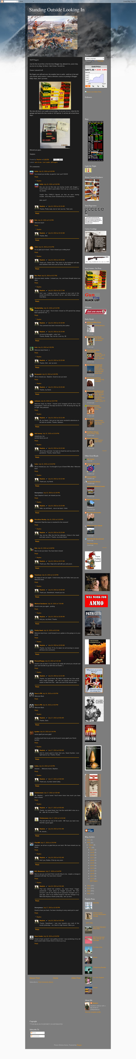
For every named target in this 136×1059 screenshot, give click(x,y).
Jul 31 (92, 850)
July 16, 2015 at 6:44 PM (48, 731)
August (91, 845)
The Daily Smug (92, 543)
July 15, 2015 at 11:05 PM (55, 519)
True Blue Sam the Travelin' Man (93, 351)
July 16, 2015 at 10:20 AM (56, 360)
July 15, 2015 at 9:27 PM (49, 275)
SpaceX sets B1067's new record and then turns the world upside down (99, 370)
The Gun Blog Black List (95, 391)
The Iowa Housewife (94, 512)
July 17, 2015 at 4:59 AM (52, 793)
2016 (89, 840)
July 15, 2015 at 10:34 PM (51, 433)
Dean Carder (39, 936)
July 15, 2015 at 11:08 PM (46, 548)
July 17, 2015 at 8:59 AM (56, 807)
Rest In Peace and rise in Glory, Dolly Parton (99, 422)
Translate (100, 61)
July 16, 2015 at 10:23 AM (56, 505)
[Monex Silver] (93, 92)
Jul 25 (92, 863)
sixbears (37, 401)
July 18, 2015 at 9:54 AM (56, 886)
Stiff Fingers (93, 881)
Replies (39, 181)
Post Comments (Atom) (45, 982)
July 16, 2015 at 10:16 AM (56, 260)
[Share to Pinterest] (62, 160)
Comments (35, 1036)
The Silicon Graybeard (94, 365)
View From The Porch (94, 337)
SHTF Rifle (89, 923)
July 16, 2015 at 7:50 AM (55, 603)
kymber (37, 731)
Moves (95, 957)
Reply (36, 177)
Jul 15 (92, 878)
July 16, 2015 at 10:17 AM (56, 290)
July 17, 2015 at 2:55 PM (48, 842)
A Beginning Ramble (99, 967)
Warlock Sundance (41, 603)
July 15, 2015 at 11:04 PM (51, 492)
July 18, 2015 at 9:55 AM (56, 920)
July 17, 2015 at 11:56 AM (57, 818)
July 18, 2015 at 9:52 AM (56, 857)
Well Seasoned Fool (94, 378)
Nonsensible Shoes (93, 481)
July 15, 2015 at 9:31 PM (51, 308)
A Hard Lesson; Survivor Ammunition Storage (99, 914)
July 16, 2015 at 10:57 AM (56, 561)
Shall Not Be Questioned (95, 539)
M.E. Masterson (40, 871)
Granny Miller (91, 477)
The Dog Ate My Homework (99, 380)
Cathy (37, 766)
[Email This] (54, 160)
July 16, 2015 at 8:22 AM (51, 630)
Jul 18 (92, 873)
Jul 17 (92, 876)
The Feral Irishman (93, 406)
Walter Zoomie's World (94, 525)
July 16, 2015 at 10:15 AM (56, 206)
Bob (36, 220)
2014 (89, 885)
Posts (34, 1033)
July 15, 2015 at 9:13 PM (46, 220)
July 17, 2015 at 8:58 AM (56, 750)
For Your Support (98, 977)
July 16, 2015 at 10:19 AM (56, 331)
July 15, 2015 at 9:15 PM (46, 247)
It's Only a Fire (97, 947)
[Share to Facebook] (60, 160)
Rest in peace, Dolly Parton (99, 441)
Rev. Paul (38, 275)
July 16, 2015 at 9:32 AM (53, 661)
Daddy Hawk (39, 630)
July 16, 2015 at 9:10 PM (47, 766)
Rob (36, 548)
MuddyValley (39, 308)
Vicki (36, 247)
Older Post (75, 978)
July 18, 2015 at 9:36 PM (51, 936)
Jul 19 (92, 871)
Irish (36, 347)
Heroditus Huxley (40, 519)
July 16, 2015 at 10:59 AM (56, 645)
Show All (104, 450)
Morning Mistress (100, 325)
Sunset (95, 987)
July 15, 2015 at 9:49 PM (50, 374)
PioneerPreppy (40, 661)
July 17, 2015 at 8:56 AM (56, 718)
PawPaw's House (92, 432)
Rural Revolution (92, 438)
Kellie (36, 171)
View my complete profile (93, 1012)
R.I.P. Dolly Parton (98, 408)
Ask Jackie (90, 459)
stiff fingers (54, 162)
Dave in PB (38, 693)
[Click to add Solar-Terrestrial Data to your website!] (95, 160)
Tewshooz (38, 575)
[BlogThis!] (56, 160)
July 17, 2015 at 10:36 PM (51, 907)
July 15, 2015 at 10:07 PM (49, 401)
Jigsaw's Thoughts (93, 464)
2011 (89, 893)
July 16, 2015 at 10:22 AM (56, 448)
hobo (36, 464)
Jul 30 (92, 852)
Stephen (42, 206)
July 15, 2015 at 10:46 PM (47, 464)
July (90, 847)
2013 (89, 888)
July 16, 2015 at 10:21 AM (56, 417)
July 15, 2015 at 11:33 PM (50, 575)
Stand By (96, 903)
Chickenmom (39, 793)
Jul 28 (92, 855)
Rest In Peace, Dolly (93, 433)
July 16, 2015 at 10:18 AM (56, 323)
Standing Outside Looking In (57, 9)
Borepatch (38, 374)
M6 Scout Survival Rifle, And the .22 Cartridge (98, 938)
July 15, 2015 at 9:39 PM (46, 347)
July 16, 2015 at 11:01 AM (56, 676)
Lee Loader (46, 162)
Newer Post (35, 978)
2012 (89, 891)
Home (55, 978)
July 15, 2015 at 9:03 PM (47, 171)
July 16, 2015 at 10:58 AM (56, 590)
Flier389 (37, 842)
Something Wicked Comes (96, 486)
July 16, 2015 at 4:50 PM (50, 693)
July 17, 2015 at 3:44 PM (53, 871)
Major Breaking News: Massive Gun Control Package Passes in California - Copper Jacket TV (100, 397)
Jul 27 (92, 857)
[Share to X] (58, 160)
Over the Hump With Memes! (99, 339)
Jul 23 (92, 868)
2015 (89, 842)
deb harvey (38, 433)
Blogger (79, 1045)
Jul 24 (92, 865)
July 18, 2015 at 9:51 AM (56, 829)
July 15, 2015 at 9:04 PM (52, 184)
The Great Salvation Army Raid (99, 927)
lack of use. (38, 162)
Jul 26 (92, 860)
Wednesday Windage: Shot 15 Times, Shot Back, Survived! (100, 356)
